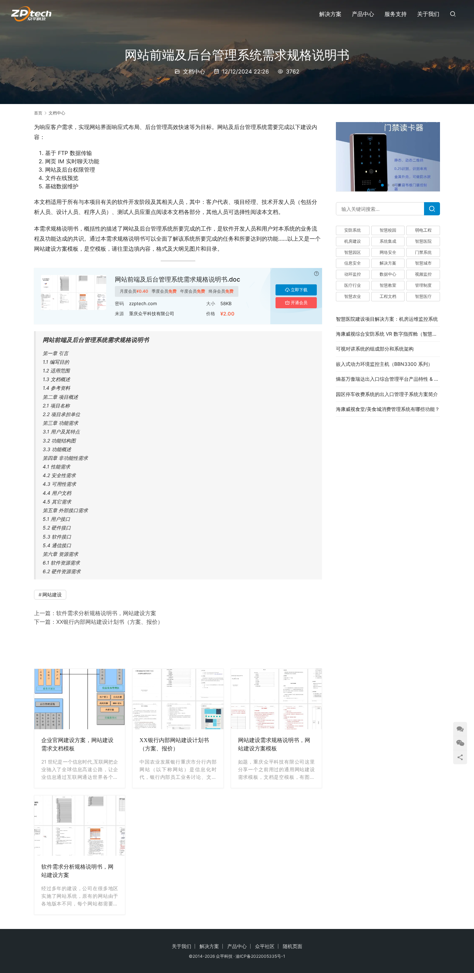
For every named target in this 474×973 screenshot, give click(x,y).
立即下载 (299, 289)
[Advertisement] (178, 646)
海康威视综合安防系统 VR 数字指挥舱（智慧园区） (391, 334)
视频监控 (423, 274)
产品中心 (363, 13)
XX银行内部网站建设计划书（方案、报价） (109, 621)
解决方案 (330, 13)
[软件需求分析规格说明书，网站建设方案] (79, 825)
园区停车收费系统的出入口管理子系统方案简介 (387, 394)
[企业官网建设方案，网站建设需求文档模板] (79, 699)
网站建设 (52, 594)
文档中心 (194, 71)
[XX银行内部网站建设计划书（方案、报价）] (178, 699)
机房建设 (352, 241)
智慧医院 (423, 241)
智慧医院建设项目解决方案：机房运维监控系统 (387, 319)
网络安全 (388, 252)
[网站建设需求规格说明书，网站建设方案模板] (276, 699)
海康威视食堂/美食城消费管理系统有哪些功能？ (388, 409)
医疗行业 (352, 285)
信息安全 (352, 263)
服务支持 (395, 13)
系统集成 (388, 241)
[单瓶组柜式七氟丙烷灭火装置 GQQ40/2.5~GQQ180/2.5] (388, 156)
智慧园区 (352, 252)
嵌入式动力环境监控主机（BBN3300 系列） (384, 364)
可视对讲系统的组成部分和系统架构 (375, 349)
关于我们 (428, 13)
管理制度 (423, 285)
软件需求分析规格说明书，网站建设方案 (106, 613)
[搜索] (453, 13)
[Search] (432, 208)
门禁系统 (423, 252)
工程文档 (388, 296)
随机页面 (292, 946)
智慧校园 (388, 230)
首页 (38, 112)
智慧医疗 (423, 296)
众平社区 (264, 946)
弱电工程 (423, 230)
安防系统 (352, 230)
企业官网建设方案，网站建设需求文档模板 (77, 744)
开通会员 (299, 302)
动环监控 (352, 274)
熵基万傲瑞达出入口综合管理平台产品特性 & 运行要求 (395, 379)
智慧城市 (423, 263)
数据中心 (388, 274)
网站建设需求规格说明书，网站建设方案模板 (274, 744)
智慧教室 (388, 285)
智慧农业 (352, 296)
